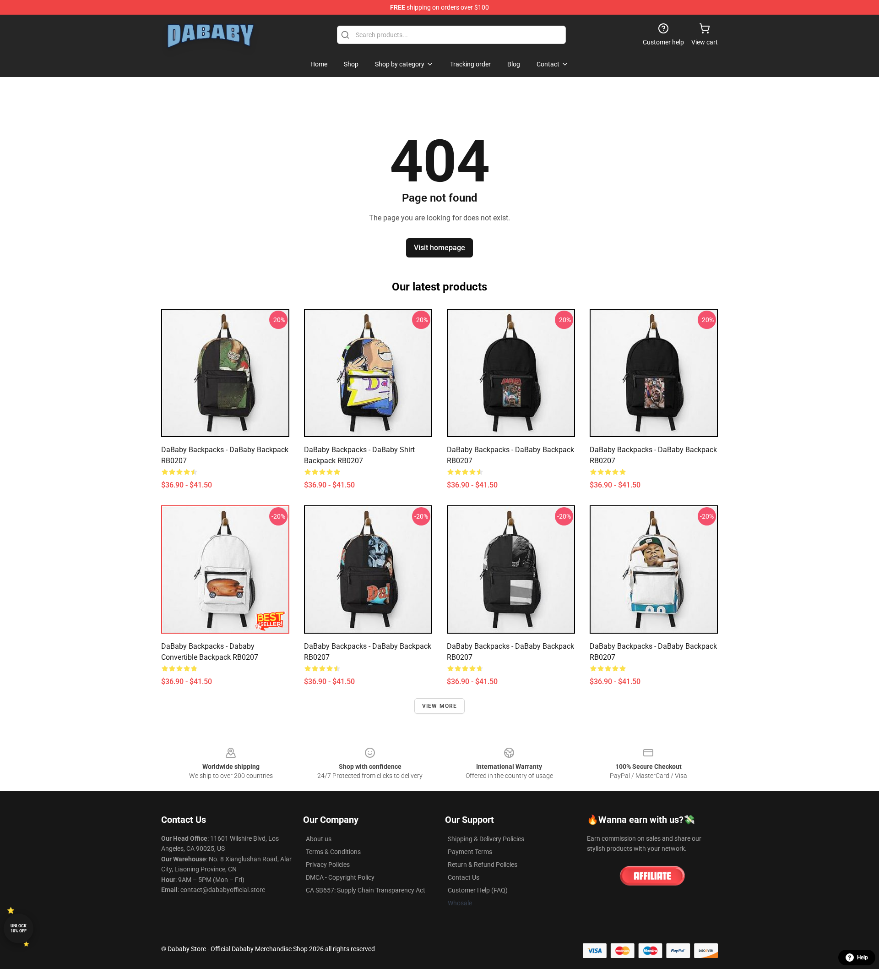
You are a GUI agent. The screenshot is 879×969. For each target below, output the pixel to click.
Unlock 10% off (19, 928)
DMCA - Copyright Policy (340, 877)
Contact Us (463, 877)
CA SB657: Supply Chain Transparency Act (365, 890)
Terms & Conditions (333, 851)
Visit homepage (439, 247)
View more (439, 706)
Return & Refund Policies (482, 864)
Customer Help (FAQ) (478, 890)
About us (318, 839)
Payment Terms (470, 851)
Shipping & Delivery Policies (486, 839)
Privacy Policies (328, 864)
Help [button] (862, 957)
